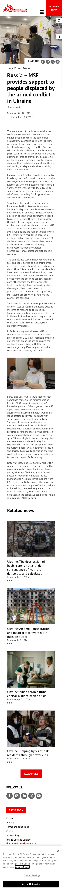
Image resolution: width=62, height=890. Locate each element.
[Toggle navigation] (41, 12)
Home (10, 68)
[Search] (59, 20)
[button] (59, 36)
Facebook (9, 796)
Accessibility (12, 835)
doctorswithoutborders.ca (21, 843)
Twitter (31, 796)
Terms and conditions (17, 826)
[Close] (58, 851)
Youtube (39, 796)
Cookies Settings (32, 875)
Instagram (16, 796)
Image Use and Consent (18, 839)
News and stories (22, 68)
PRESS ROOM (16, 810)
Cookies (10, 831)
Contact (10, 818)
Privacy (10, 822)
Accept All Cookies (31, 884)
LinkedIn (24, 796)
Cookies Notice (22, 867)
